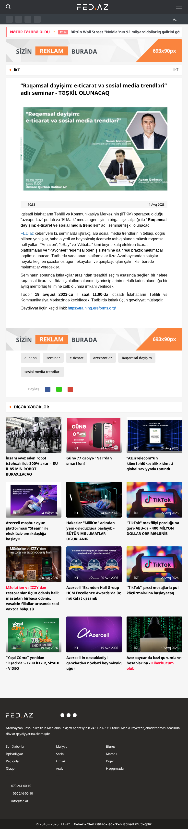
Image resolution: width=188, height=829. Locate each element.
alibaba (30, 357)
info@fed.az (19, 801)
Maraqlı (111, 754)
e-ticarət (76, 357)
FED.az (27, 233)
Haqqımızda (115, 768)
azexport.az (102, 357)
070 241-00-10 (21, 786)
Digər (110, 761)
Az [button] (175, 19)
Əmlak (61, 761)
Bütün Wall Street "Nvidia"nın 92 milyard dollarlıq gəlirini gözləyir (111, 31)
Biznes (110, 746)
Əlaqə (10, 768)
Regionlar (13, 761)
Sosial (60, 754)
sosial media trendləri (42, 371)
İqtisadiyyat (14, 754)
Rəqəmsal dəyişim (137, 357)
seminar (53, 357)
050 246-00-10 (22, 793)
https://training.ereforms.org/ (92, 308)
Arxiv (59, 768)
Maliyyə (61, 746)
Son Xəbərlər (15, 746)
